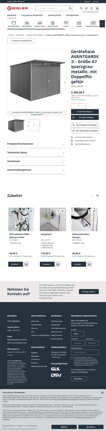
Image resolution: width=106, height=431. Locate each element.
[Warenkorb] (96, 8)
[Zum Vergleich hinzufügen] (27, 211)
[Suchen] (70, 8)
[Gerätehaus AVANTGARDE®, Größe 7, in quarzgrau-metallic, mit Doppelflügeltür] (37, 79)
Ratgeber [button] (87, 1)
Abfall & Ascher (56, 335)
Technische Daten (17, 152)
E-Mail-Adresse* (77, 348)
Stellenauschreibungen (39, 366)
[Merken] (86, 8)
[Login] (91, 8)
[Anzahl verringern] (73, 105)
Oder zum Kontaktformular (17, 343)
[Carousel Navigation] (95, 195)
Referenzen (35, 321)
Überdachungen (57, 321)
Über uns (34, 328)
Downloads (13, 161)
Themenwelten (36, 325)
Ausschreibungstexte (19, 169)
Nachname (89, 339)
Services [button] (96, 1)
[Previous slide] (8, 35)
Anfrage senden (88, 291)
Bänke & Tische (56, 332)
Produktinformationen (20, 143)
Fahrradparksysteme (58, 328)
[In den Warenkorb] (25, 264)
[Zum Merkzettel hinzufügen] (31, 211)
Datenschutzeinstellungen (40, 335)
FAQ (32, 332)
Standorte (16, 321)
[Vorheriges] (92, 195)
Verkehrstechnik (57, 339)
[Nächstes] (65, 82)
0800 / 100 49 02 (13, 330)
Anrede (73, 330)
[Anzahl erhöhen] (84, 105)
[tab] (13, 24)
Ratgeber (34, 353)
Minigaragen (55, 325)
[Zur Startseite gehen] (17, 8)
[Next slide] (102, 23)
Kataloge (34, 363)
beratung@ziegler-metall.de (17, 340)
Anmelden (78, 379)
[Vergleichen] (81, 8)
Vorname (74, 339)
